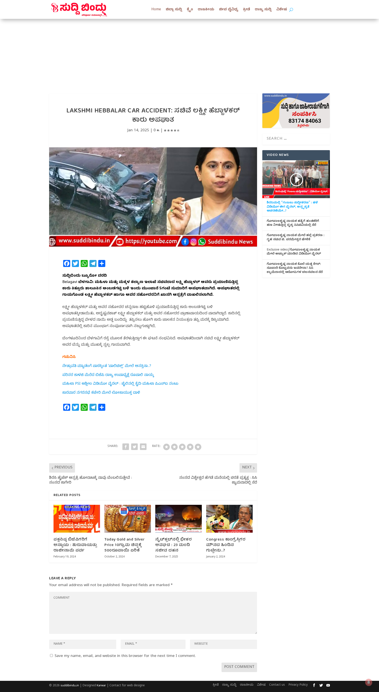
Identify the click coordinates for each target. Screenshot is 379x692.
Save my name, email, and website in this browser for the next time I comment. (125, 656)
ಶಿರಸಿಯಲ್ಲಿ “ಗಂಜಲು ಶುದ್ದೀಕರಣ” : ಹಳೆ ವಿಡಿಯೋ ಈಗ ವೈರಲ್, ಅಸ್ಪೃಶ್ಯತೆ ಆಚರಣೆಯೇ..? (292, 207)
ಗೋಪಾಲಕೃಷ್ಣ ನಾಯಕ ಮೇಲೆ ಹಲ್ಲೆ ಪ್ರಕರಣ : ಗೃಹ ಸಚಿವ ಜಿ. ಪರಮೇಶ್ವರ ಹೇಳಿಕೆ (295, 238)
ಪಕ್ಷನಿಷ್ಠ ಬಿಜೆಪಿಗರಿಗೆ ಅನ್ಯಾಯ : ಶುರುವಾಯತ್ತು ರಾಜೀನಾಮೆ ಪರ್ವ (75, 545)
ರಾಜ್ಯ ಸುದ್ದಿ (263, 9)
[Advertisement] (189, 51)
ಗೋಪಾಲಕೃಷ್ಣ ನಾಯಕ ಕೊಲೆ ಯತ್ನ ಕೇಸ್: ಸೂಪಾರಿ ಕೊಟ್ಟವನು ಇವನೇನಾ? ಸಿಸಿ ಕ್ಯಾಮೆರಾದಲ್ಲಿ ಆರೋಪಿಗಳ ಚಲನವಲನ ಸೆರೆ (295, 268)
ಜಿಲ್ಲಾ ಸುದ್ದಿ (174, 9)
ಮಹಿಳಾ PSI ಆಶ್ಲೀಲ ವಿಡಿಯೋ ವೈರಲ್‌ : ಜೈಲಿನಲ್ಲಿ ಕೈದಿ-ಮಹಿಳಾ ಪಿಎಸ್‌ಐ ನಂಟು (120, 384)
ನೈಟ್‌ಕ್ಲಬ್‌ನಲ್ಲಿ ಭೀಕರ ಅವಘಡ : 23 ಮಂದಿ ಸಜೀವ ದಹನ (173, 545)
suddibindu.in (70, 686)
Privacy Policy (298, 685)
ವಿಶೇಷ (281, 9)
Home (156, 9)
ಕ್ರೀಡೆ (246, 9)
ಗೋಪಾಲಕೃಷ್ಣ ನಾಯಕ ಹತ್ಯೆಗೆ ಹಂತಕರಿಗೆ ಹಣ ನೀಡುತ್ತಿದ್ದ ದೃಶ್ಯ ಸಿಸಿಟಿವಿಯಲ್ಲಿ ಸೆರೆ (293, 224)
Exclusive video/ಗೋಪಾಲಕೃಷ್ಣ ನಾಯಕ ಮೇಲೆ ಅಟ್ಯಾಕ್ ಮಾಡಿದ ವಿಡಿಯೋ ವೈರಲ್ (294, 252)
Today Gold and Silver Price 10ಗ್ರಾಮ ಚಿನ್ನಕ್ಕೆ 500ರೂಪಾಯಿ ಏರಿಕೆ (124, 545)
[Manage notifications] (368, 682)
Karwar (101, 686)
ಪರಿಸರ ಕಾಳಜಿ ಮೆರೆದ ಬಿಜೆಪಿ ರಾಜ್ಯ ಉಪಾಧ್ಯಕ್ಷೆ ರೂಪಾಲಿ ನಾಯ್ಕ (108, 375)
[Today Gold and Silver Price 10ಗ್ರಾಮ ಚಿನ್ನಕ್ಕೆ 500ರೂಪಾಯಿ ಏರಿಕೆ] (127, 519)
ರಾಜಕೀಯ (206, 9)
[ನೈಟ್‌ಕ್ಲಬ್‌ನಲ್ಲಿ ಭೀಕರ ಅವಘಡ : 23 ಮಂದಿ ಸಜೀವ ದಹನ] (178, 519)
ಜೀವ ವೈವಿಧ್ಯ (228, 9)
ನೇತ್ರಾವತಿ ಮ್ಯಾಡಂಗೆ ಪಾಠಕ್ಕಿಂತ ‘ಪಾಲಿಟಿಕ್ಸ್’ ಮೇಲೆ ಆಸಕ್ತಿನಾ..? (106, 366)
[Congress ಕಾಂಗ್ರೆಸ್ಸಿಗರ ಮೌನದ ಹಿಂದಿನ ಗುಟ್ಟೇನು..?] (229, 519)
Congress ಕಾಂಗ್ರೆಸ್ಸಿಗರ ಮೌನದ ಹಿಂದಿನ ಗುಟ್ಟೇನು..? (225, 545)
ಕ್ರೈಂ (190, 9)
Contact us (277, 685)
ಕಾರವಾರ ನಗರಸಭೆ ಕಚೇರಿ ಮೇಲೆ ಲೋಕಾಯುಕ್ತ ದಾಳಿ (101, 393)
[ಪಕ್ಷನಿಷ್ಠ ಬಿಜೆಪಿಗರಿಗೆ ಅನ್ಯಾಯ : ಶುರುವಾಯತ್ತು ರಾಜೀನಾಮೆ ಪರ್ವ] (77, 519)
